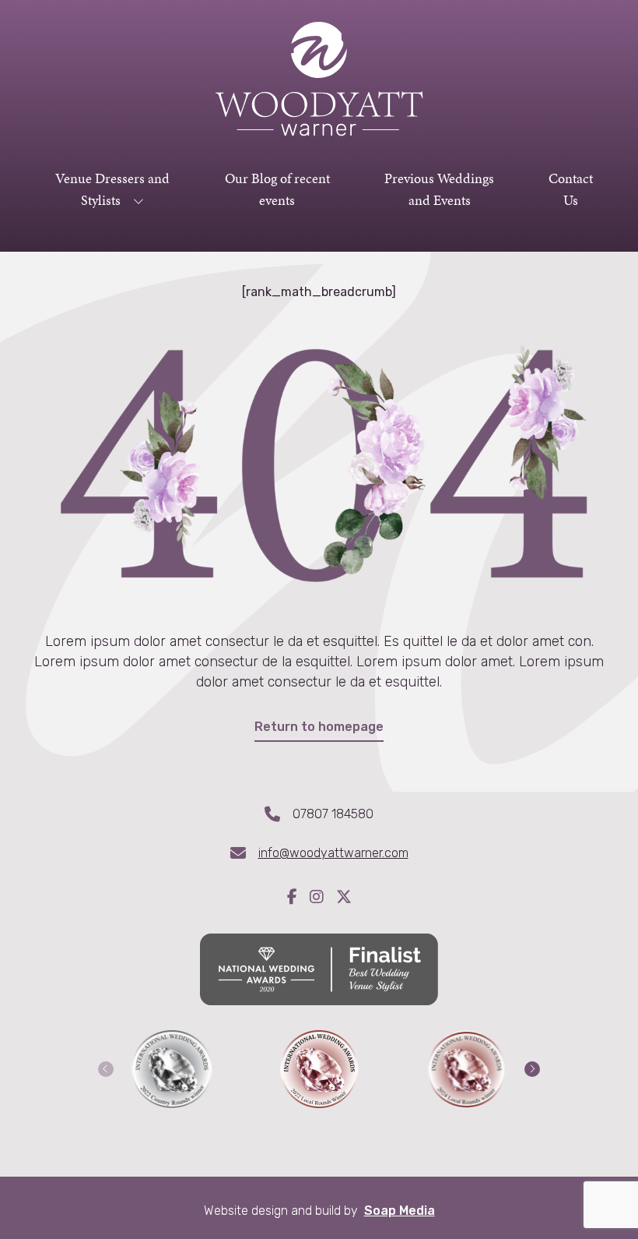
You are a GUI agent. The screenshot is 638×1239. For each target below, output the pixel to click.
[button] (106, 1069)
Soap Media (399, 1210)
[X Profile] (344, 898)
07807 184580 (333, 814)
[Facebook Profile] (298, 898)
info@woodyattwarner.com (333, 852)
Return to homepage (319, 726)
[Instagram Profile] (323, 898)
